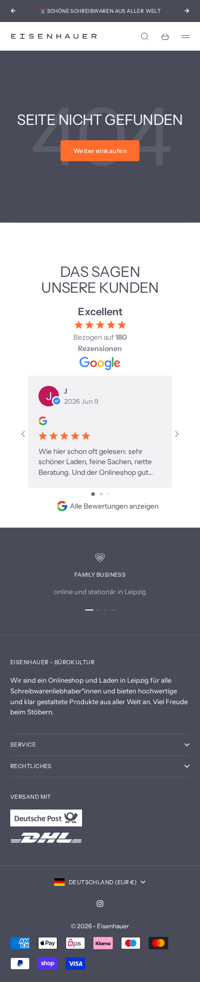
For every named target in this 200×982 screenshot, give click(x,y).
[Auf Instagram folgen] (100, 904)
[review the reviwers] (42, 421)
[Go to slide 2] (101, 494)
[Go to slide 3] (108, 494)
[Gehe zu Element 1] (89, 609)
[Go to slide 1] (93, 494)
